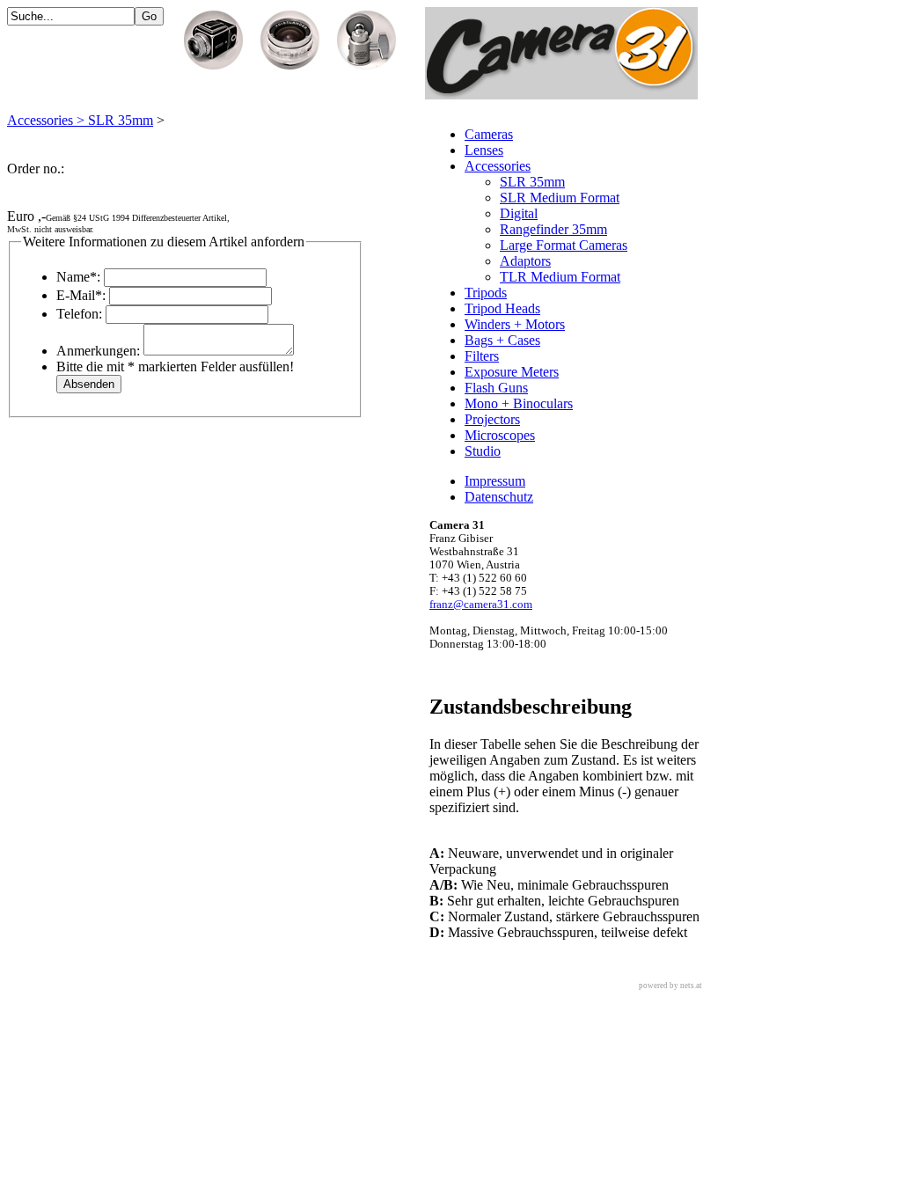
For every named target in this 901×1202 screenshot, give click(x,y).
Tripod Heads (502, 308)
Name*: (78, 276)
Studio (483, 450)
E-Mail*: (81, 295)
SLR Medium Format (559, 197)
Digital (519, 213)
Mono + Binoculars (519, 403)
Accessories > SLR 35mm (80, 120)
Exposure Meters (512, 371)
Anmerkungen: (98, 350)
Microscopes (500, 435)
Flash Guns (496, 387)
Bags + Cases (502, 340)
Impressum (495, 480)
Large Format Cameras (563, 245)
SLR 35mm (532, 181)
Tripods (486, 292)
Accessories (498, 165)
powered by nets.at (670, 985)
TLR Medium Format (560, 276)
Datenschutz (499, 496)
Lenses (484, 150)
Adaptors (525, 260)
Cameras (489, 134)
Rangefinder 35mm (553, 229)
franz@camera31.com (480, 604)
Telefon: (79, 313)
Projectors (492, 419)
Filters (482, 355)
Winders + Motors (515, 324)
